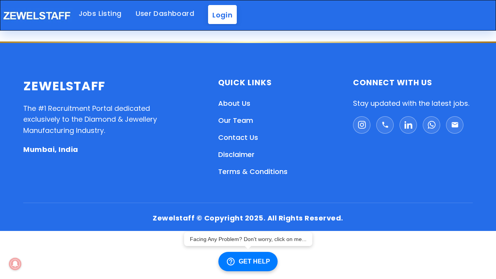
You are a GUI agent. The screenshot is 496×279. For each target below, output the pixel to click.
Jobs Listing (100, 13)
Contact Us (238, 137)
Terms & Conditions (253, 171)
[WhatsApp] (431, 125)
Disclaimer (236, 154)
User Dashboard (165, 13)
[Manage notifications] (15, 264)
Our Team (235, 120)
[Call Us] (385, 125)
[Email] (454, 125)
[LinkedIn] (408, 125)
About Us (234, 103)
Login (222, 14)
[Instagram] (361, 125)
